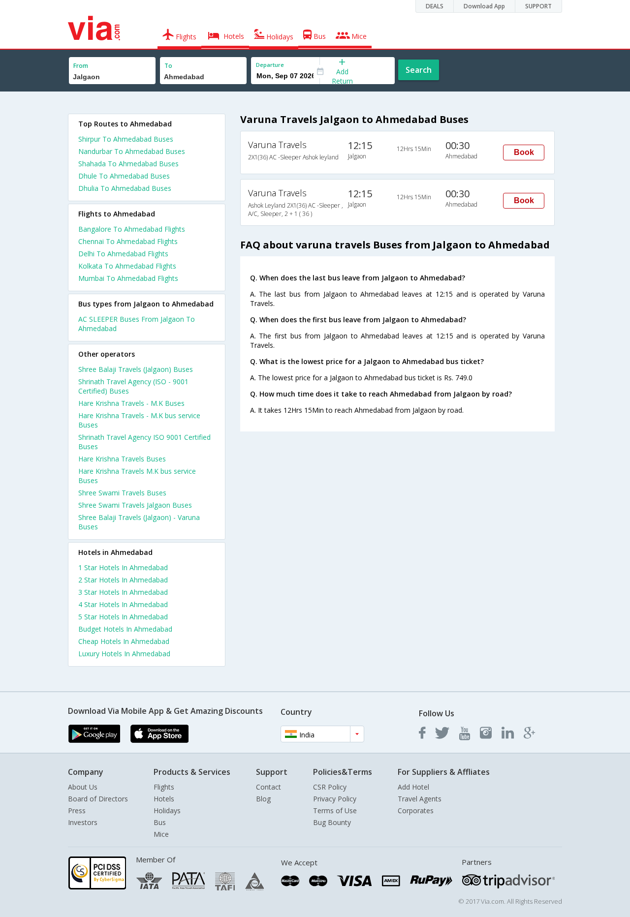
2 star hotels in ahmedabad (123, 579)
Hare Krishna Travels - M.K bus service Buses (139, 420)
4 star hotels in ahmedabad (123, 604)
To (168, 65)
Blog (263, 798)
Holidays (167, 810)
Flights (164, 787)
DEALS (434, 6)
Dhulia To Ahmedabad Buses (124, 188)
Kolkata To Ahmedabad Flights (127, 266)
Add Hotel (413, 787)
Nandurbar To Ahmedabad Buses (131, 151)
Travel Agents (419, 798)
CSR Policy (329, 787)
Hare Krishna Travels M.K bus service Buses (137, 475)
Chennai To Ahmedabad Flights (128, 241)
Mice (161, 834)
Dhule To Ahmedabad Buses (124, 176)
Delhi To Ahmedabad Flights (123, 253)
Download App (484, 6)
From (80, 65)
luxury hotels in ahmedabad (124, 653)
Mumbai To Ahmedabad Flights (128, 278)
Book (524, 152)
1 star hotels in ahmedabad (123, 567)
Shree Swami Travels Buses (122, 492)
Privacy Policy (334, 798)
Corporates (416, 810)
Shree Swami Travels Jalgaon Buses (135, 505)
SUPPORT (538, 6)
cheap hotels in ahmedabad (123, 641)
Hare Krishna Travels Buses (122, 458)
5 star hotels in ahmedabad (123, 616)
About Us (82, 787)
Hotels (164, 798)
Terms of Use (335, 810)
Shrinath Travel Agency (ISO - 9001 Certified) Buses (133, 386)
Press (77, 810)
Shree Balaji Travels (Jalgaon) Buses (135, 369)
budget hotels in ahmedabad (125, 629)
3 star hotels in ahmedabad (123, 592)
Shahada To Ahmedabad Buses (128, 163)
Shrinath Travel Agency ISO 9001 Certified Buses (144, 441)
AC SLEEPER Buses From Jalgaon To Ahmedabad (136, 323)
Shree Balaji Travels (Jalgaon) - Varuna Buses (139, 522)
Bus (160, 822)
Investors (82, 822)
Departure (270, 64)
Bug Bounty (332, 822)
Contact (268, 787)
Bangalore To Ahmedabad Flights (131, 229)
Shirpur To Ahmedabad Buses (125, 139)
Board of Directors (98, 798)
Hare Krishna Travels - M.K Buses (131, 403)
